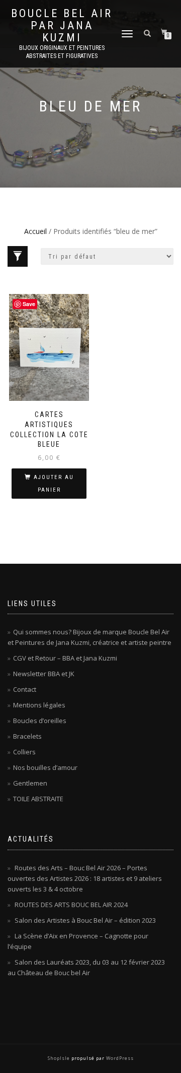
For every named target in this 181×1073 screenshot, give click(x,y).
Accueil (35, 231)
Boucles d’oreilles (39, 720)
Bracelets (27, 736)
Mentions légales (39, 704)
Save (29, 304)
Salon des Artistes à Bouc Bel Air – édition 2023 (85, 920)
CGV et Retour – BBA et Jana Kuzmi (65, 658)
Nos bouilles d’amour (45, 767)
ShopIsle (59, 1058)
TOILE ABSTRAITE (38, 798)
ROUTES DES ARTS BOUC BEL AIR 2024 (71, 904)
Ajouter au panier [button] (54, 483)
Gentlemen (30, 783)
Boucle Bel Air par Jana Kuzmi (62, 26)
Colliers (24, 751)
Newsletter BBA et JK (43, 673)
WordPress (119, 1058)
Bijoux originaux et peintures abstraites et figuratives (62, 51)
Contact (24, 689)
